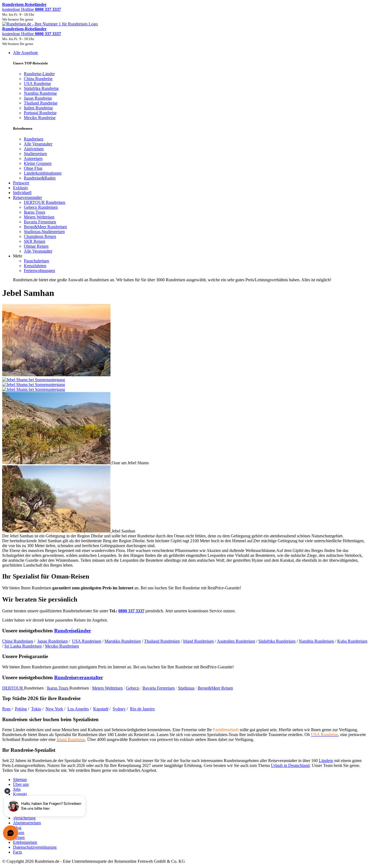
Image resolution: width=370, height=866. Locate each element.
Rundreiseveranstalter (78, 677)
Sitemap (20, 779)
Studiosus (186, 688)
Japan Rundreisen (52, 641)
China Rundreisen (17, 641)
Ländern (326, 760)
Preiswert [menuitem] (21, 183)
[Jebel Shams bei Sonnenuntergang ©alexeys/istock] (185, 382)
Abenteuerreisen (27, 823)
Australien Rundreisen (236, 641)
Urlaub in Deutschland (290, 765)
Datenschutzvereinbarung (35, 847)
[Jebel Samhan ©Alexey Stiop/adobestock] (57, 531)
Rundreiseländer (72, 630)
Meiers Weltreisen (107, 688)
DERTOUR (13, 688)
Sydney (119, 709)
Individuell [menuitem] (22, 192)
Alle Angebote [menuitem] (25, 52)
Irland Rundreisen (198, 641)
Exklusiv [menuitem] (20, 187)
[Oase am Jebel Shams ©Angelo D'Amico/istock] (57, 462)
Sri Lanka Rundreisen (23, 646)
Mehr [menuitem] (17, 256)
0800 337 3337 (131, 611)
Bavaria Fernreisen (158, 688)
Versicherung (24, 818)
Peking (21, 709)
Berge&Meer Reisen (215, 688)
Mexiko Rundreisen (62, 646)
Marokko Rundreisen (123, 641)
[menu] (185, 166)
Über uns (21, 784)
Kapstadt (100, 709)
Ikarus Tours (58, 688)
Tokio (36, 709)
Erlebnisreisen (25, 842)
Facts (17, 852)
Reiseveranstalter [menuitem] (27, 197)
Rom (6, 709)
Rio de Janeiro (142, 709)
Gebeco (132, 688)
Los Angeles (78, 709)
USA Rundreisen (86, 641)
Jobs (17, 789)
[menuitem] (33, 139)
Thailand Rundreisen (162, 641)
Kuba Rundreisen (352, 641)
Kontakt (20, 794)
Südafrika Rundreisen (277, 641)
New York (54, 709)
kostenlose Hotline (31, 9)
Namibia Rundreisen (316, 641)
